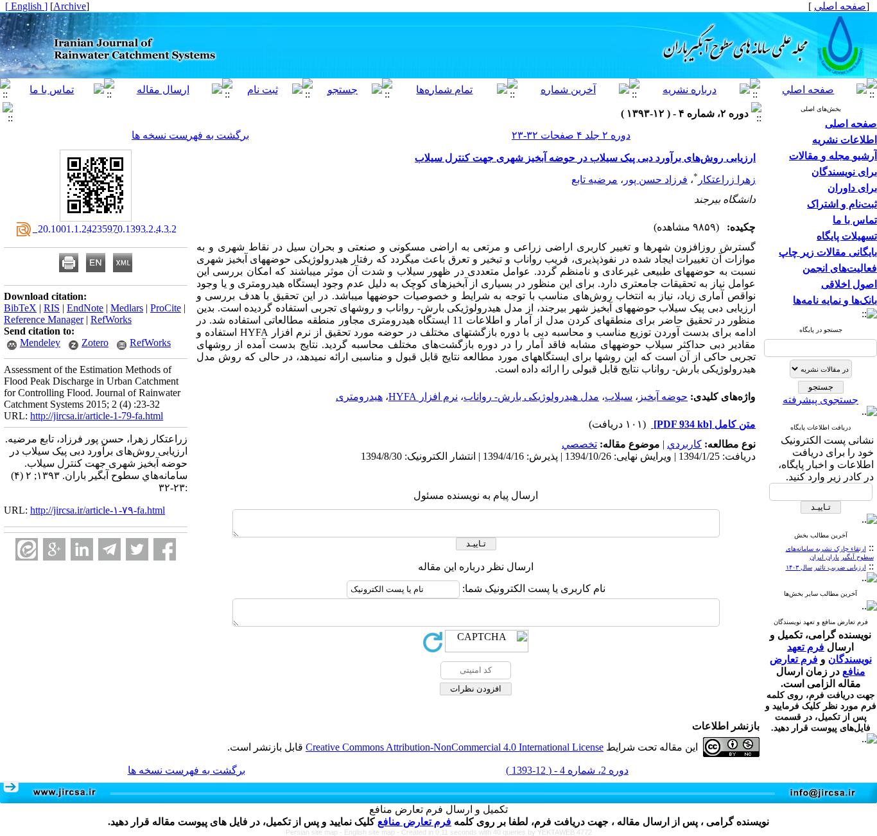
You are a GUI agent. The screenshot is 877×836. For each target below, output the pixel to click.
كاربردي (684, 444)
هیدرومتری (359, 396)
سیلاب (618, 396)
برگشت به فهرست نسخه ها (190, 135)
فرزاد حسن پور (655, 179)
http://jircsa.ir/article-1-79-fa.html (96, 415)
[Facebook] (164, 549)
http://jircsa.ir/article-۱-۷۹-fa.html (97, 510)
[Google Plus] (54, 549)
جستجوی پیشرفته (820, 399)
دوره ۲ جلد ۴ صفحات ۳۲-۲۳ (571, 135)
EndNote (85, 307)
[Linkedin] (82, 549)
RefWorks (111, 319)
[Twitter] (137, 549)
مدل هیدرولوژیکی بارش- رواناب (531, 396)
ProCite (165, 307)
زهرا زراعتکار (727, 179)
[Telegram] (109, 549)
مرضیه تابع (594, 179)
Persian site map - (315, 832)
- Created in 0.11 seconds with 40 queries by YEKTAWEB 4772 (494, 832)
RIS (52, 307)
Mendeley (40, 342)
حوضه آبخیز (663, 396)
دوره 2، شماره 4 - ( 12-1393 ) (567, 770)
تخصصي (579, 444)
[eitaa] (26, 549)
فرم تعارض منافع (414, 821)
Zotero (95, 342)
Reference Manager (43, 319)
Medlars (126, 307)
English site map (370, 832)
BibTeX (20, 307)
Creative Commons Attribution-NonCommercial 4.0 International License (454, 747)
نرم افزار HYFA (423, 396)
